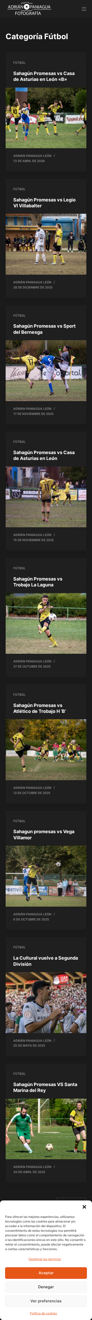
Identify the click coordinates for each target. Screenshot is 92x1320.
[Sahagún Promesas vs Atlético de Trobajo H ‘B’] (46, 749)
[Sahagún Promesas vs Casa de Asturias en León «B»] (46, 118)
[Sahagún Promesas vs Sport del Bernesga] (46, 370)
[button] (84, 1206)
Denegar (46, 1286)
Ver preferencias (46, 1300)
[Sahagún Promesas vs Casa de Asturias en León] (46, 497)
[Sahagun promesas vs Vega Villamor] (46, 876)
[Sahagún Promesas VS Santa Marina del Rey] (46, 1129)
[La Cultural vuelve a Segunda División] (46, 1002)
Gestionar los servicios (45, 1259)
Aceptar (46, 1272)
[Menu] (84, 9)
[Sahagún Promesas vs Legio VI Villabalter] (46, 244)
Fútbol (19, 63)
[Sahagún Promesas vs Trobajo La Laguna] (46, 623)
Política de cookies (43, 1313)
